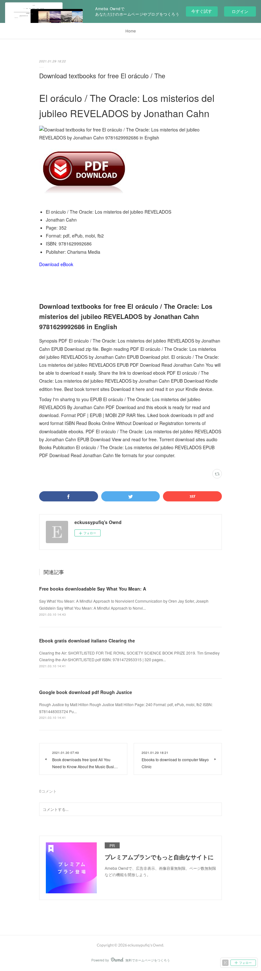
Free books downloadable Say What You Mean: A (92, 588)
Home (130, 30)
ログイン (240, 11)
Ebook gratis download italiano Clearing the (87, 640)
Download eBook (56, 264)
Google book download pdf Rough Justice (85, 692)
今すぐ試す (201, 11)
